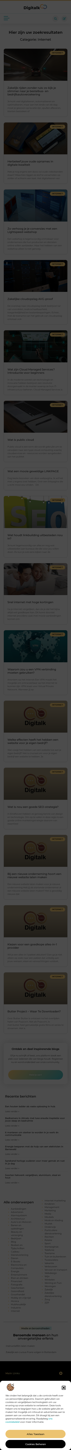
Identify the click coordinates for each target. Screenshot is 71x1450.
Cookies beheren (35, 1444)
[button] (64, 1388)
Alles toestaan (35, 1434)
